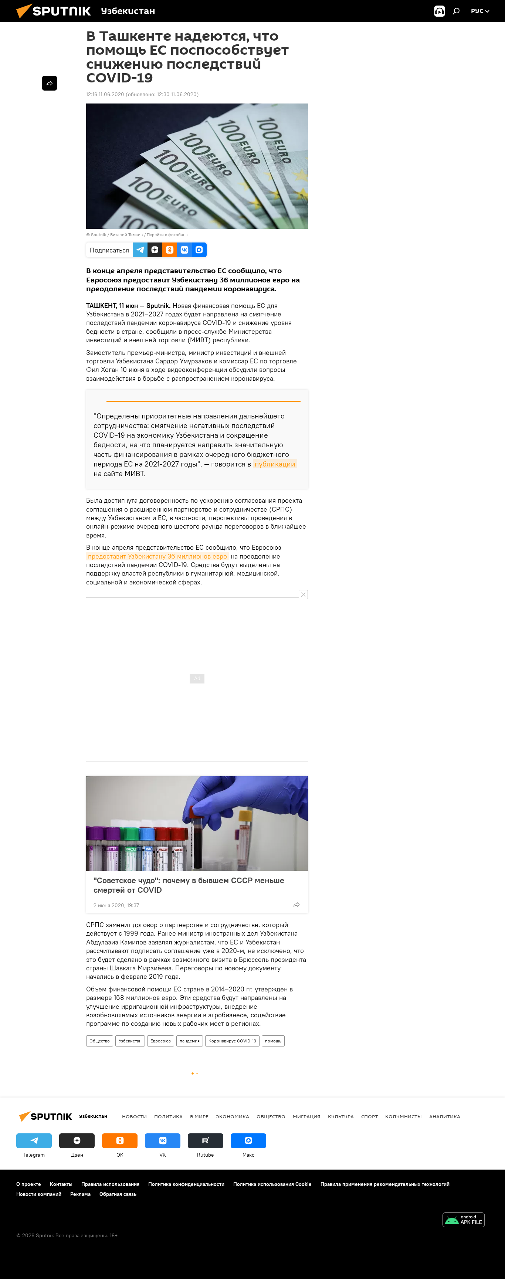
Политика (168, 1116)
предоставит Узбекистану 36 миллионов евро (157, 556)
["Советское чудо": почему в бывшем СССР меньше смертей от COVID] (197, 823)
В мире (199, 1116)
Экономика (232, 1116)
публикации (275, 463)
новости (134, 1116)
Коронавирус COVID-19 (232, 1041)
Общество (99, 1041)
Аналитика (444, 1116)
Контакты (61, 1184)
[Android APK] (463, 1220)
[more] (296, 904)
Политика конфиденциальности (186, 1184)
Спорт (369, 1116)
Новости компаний (38, 1194)
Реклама (80, 1194)
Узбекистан (130, 1041)
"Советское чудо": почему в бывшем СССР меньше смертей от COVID (189, 885)
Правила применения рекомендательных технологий (385, 1184)
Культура (341, 1116)
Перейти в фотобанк (167, 234)
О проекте (28, 1184)
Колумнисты (403, 1116)
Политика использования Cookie (272, 1184)
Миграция (307, 1116)
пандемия (190, 1041)
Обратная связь (117, 1194)
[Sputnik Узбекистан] (56, 20)
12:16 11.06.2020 (105, 94)
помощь (273, 1041)
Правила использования (110, 1184)
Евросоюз (160, 1041)
